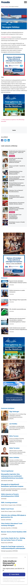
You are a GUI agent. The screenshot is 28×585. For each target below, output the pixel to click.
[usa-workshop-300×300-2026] (14, 64)
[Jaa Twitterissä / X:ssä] (5, 140)
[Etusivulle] (9, 2)
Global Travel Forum (7, 509)
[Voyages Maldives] (14, 105)
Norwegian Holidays (6, 37)
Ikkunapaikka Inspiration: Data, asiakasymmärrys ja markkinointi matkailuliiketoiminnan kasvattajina (12, 476)
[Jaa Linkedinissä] (9, 140)
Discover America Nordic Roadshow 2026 (13, 532)
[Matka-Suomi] (14, 392)
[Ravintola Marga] (14, 243)
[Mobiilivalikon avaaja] (25, 2)
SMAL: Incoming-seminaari (9, 502)
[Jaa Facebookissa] (2, 140)
